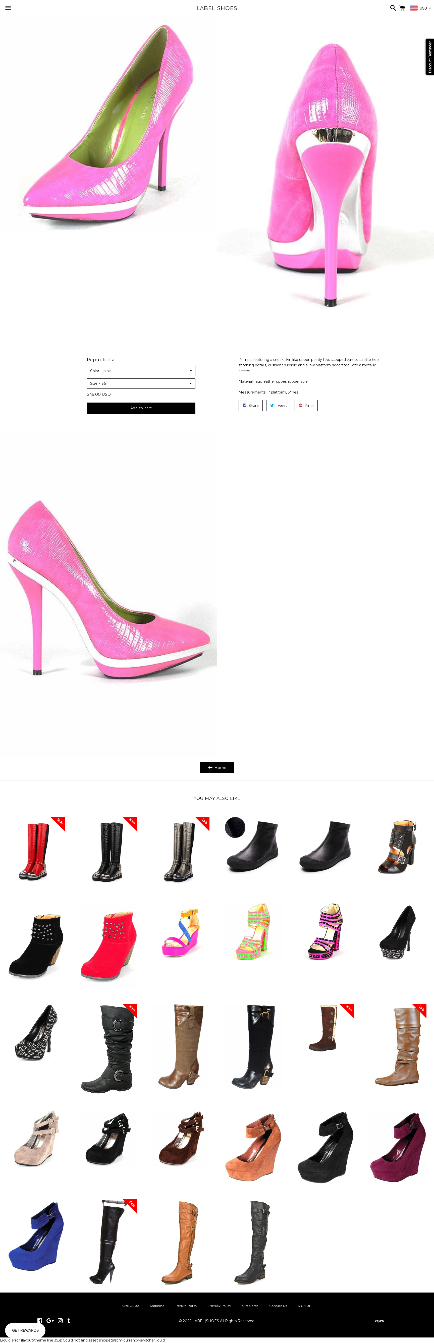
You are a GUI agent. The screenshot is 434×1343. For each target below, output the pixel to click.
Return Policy (186, 1306)
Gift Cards (250, 1306)
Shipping (157, 1306)
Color (94, 371)
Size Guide (130, 1306)
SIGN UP (304, 1306)
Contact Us (278, 1306)
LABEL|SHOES (217, 8)
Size (93, 383)
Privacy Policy (219, 1306)
